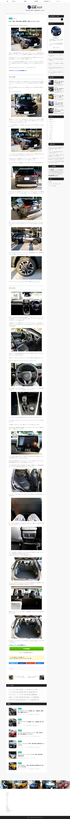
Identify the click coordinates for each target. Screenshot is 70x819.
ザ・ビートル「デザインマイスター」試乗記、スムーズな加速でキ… (56, 55)
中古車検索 (26, 648)
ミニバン (59, 174)
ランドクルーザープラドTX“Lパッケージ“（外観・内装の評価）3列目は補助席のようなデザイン (30, 733)
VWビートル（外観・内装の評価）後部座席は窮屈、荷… (58, 82)
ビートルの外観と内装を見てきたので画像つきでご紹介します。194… (58, 85)
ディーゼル (52, 173)
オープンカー (56, 169)
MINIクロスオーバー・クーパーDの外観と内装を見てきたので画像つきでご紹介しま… (59, 113)
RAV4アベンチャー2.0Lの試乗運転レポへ (18, 645)
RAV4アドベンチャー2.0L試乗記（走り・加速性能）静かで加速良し (30, 722)
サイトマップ (58, 1)
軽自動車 (51, 175)
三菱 (30, 658)
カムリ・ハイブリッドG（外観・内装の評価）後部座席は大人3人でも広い (31, 744)
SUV (52, 169)
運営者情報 (36, 1)
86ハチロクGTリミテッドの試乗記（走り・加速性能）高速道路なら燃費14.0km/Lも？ (30, 711)
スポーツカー (56, 171)
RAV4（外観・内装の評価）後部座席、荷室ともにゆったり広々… (56, 68)
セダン (60, 171)
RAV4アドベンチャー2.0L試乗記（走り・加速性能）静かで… (56, 64)
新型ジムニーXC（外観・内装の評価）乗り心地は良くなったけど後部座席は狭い (24, 697)
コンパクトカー (58, 170)
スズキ (19, 658)
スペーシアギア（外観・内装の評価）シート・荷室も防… (59, 96)
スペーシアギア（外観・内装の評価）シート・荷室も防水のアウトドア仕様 (23, 689)
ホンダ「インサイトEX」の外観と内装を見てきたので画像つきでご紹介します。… (59, 106)
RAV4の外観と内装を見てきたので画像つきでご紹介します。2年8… (59, 92)
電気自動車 (56, 175)
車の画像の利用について (47, 1)
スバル (25, 658)
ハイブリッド (57, 173)
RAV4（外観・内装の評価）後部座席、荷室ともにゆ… (58, 89)
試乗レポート (14, 1)
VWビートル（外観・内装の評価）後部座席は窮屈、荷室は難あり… (56, 59)
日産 (16, 658)
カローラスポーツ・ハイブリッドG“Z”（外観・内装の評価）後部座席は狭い (23, 694)
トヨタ (9, 13)
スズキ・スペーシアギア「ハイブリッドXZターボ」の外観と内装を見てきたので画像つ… (59, 99)
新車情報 (25, 1)
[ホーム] (7, 1)
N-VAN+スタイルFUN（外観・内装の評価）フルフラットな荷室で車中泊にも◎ (24, 699)
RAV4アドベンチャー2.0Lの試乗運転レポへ (18, 70)
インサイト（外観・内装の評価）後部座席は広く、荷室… (58, 103)
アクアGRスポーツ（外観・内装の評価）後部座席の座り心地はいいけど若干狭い (30, 766)
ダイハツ (21, 658)
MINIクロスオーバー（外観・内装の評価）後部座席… (59, 111)
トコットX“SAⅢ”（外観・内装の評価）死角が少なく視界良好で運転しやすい (24, 692)
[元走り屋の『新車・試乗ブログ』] (35, 8)
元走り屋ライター (56, 37)
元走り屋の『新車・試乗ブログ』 (34, 817)
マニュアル (55, 174)
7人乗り (49, 169)
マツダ (28, 658)
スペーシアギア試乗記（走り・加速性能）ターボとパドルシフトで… (56, 72)
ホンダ (14, 658)
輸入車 (7, 806)
